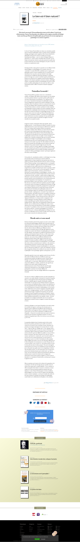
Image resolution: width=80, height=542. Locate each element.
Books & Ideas (64, 0)
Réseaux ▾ (59, 0)
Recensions (55, 7)
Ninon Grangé (33, 476)
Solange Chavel (36, 22)
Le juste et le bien (35, 489)
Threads (49, 531)
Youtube (58, 527)
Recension (34, 12)
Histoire (44, 7)
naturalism (18, 29)
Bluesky (50, 527)
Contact (38, 527)
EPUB (62, 29)
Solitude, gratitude (36, 443)
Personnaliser (43, 539)
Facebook (58, 526)
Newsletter (50, 526)
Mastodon (50, 529)
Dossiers (30, 531)
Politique (19, 7)
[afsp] (38, 514)
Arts (31, 7)
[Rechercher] (66, 3)
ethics (15, 29)
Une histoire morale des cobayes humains (43, 459)
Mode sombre (55, 0)
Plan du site (39, 534)
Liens (38, 532)
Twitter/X (50, 534)
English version (49, 29)
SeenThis (58, 531)
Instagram (50, 532)
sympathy (21, 29)
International (35, 7)
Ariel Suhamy (33, 447)
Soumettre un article (29, 0)
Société (23, 7)
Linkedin (58, 529)
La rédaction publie (36, 0)
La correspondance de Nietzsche (37, 445)
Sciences (48, 7)
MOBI (65, 29)
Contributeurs (39, 531)
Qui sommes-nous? (43, 0)
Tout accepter (37, 539)
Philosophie (40, 7)
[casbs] (33, 514)
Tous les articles (50, 0)
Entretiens (60, 7)
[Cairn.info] (45, 514)
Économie (27, 7)
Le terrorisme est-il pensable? (39, 474)
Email (34, 418)
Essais (51, 7)
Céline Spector (33, 492)
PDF (59, 29)
